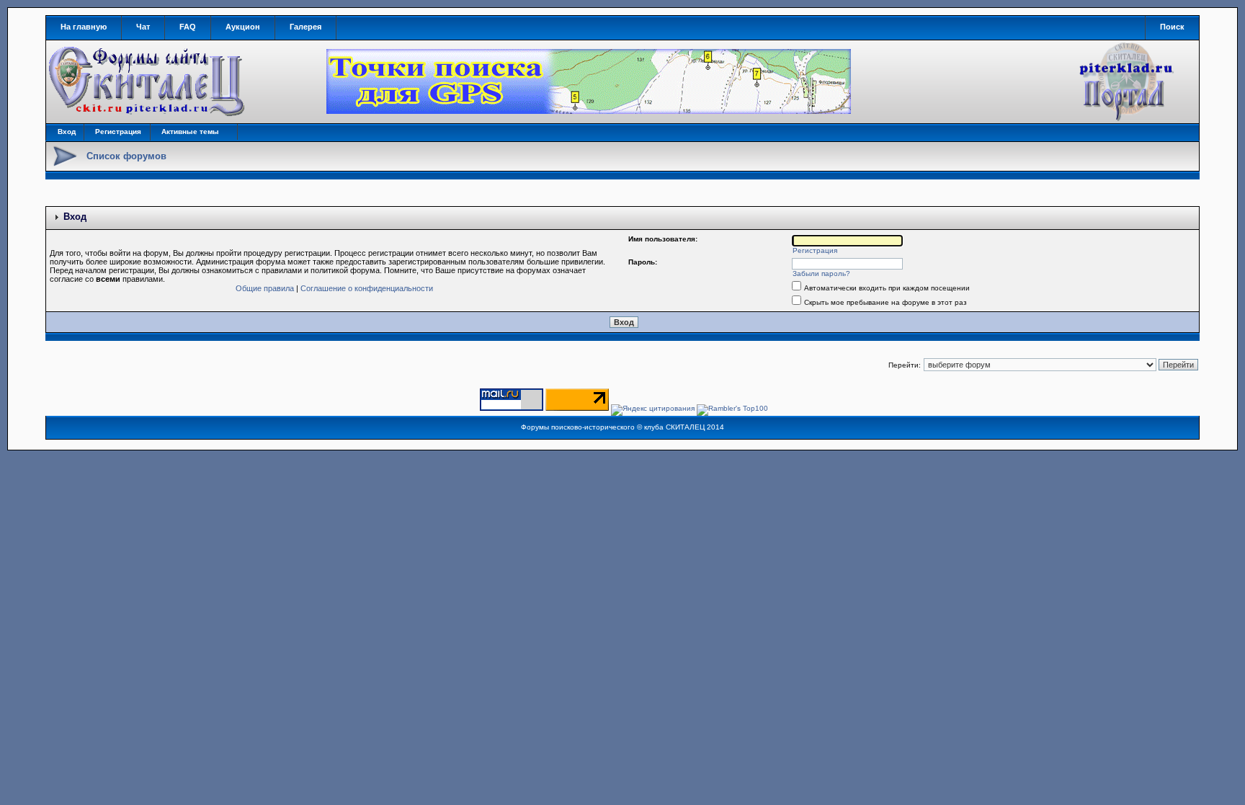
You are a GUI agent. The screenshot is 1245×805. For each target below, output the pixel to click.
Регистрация (118, 131)
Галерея (305, 26)
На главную (84, 26)
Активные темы (190, 131)
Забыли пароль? (821, 273)
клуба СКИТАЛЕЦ (674, 427)
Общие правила (265, 288)
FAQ (187, 26)
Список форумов (126, 156)
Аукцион (243, 26)
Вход (67, 131)
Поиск (1172, 26)
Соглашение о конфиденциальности (366, 288)
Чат (143, 26)
